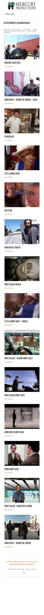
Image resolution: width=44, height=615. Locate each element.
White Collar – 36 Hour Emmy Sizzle (19, 358)
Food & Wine (31, 31)
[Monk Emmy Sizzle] (22, 453)
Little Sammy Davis (12, 173)
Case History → (9, 66)
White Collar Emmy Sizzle (15, 395)
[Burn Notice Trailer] (22, 231)
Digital (35, 29)
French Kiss (9, 136)
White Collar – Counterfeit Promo (18, 506)
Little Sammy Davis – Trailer (16, 321)
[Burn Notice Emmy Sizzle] (22, 416)
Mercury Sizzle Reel (13, 62)
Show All (6, 29)
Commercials (16, 29)
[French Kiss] (22, 120)
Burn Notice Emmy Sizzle (14, 432)
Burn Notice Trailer (12, 247)
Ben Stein (8, 210)
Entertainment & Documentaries (14, 31)
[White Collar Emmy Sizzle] (22, 379)
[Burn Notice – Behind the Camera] (22, 527)
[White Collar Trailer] (22, 268)
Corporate (26, 29)
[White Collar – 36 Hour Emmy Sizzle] (22, 342)
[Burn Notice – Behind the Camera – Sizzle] (22, 84)
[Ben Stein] (22, 194)
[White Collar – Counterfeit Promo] (22, 490)
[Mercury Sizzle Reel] (22, 47)
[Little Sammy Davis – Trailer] (22, 305)
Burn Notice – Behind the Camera (18, 543)
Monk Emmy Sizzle (12, 469)
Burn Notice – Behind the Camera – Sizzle (21, 99)
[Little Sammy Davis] (22, 157)
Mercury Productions (18, 569)
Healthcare (7, 32)
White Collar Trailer (13, 284)
